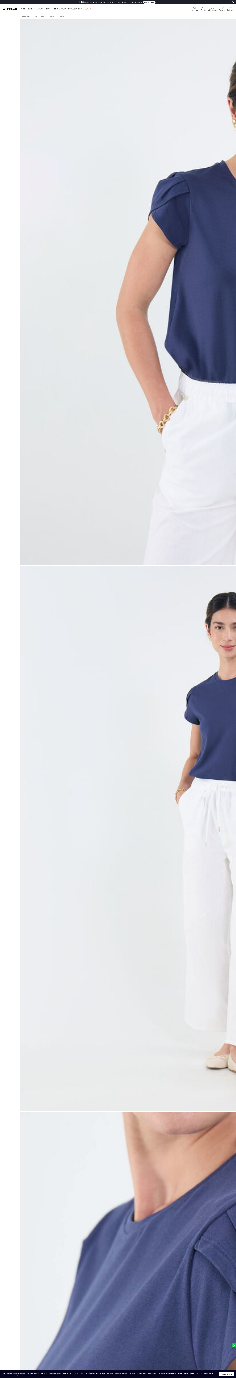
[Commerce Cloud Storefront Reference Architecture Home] (9, 9)
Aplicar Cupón (149, 2)
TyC (141, 2)
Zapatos (40, 9)
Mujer (22, 9)
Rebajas (87, 9)
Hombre (31, 9)
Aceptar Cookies (227, 1374)
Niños (48, 9)
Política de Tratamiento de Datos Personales (162, 1373)
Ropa (42, 16)
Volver (29, 16)
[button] (203, 9)
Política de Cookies (141, 1373)
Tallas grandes (59, 9)
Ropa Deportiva (75, 9)
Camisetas (50, 16)
